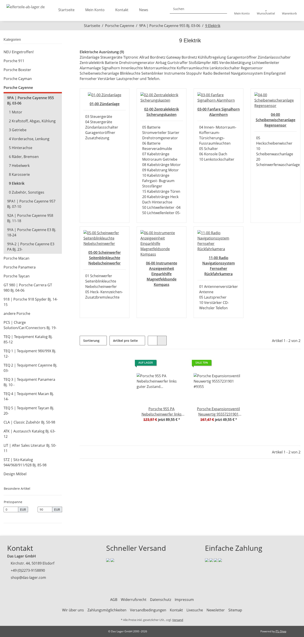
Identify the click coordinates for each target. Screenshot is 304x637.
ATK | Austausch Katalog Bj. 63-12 (29, 434)
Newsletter (216, 610)
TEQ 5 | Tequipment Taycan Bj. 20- (29, 411)
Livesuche (194, 610)
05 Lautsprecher (213, 297)
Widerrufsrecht (133, 599)
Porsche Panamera (20, 267)
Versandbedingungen (148, 610)
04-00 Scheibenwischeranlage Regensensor (275, 120)
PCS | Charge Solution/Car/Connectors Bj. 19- (30, 325)
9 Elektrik (16, 183)
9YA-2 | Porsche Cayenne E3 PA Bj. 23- (30, 247)
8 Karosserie (19, 174)
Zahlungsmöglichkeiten (106, 610)
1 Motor (15, 112)
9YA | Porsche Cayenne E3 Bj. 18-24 (31, 232)
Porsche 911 (14, 60)
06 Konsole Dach (213, 154)
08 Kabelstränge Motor (161, 164)
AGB (113, 599)
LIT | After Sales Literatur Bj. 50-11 (30, 448)
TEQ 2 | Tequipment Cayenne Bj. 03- (30, 368)
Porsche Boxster (17, 69)
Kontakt (121, 9)
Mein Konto (95, 9)
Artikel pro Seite (125, 340)
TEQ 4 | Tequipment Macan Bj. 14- (29, 396)
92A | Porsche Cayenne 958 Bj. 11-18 (30, 218)
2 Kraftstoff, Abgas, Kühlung (32, 121)
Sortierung (91, 340)
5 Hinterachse (20, 147)
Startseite (66, 9)
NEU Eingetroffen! (19, 51)
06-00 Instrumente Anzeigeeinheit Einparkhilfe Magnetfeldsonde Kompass (161, 274)
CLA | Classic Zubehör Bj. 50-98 (29, 422)
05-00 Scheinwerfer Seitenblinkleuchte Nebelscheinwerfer (104, 258)
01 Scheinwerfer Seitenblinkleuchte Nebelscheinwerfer (101, 281)
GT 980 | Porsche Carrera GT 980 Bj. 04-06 (28, 288)
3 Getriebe (17, 129)
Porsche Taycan (17, 276)
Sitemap (235, 610)
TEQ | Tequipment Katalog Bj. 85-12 (28, 339)
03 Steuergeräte (98, 116)
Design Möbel (15, 473)
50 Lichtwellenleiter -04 (161, 207)
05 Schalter (208, 148)
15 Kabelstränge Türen (161, 191)
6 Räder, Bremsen (24, 156)
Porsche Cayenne (18, 87)
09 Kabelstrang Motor (160, 170)
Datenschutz (160, 599)
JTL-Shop (281, 631)
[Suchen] (222, 9)
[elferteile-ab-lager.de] (25, 5)
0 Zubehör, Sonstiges (26, 192)
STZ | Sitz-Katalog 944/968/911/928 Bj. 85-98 (25, 462)
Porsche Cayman (18, 78)
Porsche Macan (16, 258)
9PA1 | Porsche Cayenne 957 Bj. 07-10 (31, 204)
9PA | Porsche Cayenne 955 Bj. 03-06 (30, 100)
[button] (242, 10)
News (143, 9)
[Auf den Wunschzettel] (179, 364)
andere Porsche (17, 313)
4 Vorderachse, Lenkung (29, 138)
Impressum (184, 599)
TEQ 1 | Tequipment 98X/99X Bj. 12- (30, 353)
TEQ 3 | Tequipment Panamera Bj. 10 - (29, 382)
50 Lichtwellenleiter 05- (161, 212)
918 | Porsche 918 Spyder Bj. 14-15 (31, 302)
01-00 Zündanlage (105, 103)
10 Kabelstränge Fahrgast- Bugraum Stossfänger (158, 180)
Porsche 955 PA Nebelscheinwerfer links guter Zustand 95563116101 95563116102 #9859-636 (161, 411)
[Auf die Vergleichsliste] (167, 364)
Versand (177, 620)
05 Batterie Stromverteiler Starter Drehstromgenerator (160, 132)
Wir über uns (73, 610)
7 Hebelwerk (19, 165)
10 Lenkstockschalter (216, 159)
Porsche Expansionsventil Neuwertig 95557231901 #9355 (218, 411)
